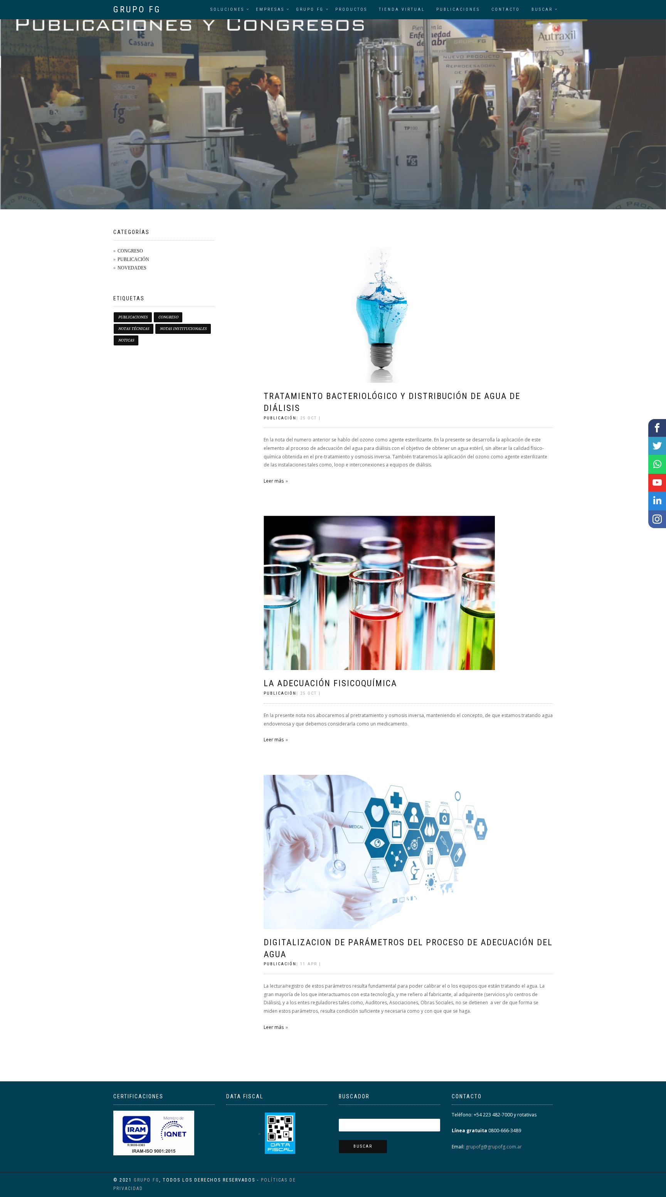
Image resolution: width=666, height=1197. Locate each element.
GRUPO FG (137, 9)
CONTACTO (505, 9)
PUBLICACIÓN (133, 259)
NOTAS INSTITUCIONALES (183, 328)
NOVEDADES (132, 267)
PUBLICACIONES (458, 9)
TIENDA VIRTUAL (402, 9)
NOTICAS (126, 340)
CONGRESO (130, 250)
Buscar (542, 9)
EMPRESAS (270, 9)
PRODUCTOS (351, 9)
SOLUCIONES (227, 9)
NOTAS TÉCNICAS (134, 328)
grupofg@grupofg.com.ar (493, 1146)
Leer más (274, 481)
